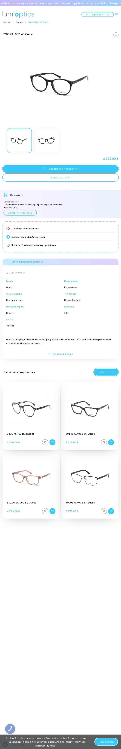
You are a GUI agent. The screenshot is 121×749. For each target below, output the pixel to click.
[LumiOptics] (18, 14)
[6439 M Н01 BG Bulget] (31, 409)
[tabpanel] (60, 83)
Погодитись (106, 741)
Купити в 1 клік (60, 177)
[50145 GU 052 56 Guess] (90, 409)
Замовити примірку (20, 212)
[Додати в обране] (115, 34)
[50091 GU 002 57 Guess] (90, 478)
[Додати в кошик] (52, 442)
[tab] (19, 140)
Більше (103, 372)
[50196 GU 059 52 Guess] (31, 478)
